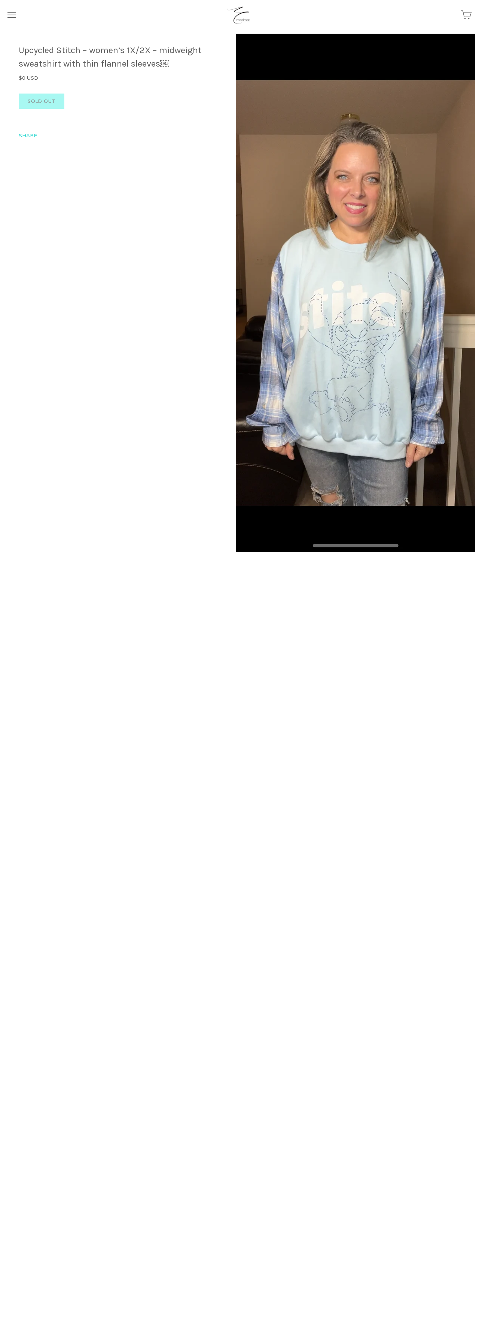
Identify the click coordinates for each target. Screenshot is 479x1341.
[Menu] (12, 15)
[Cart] (466, 15)
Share (28, 135)
